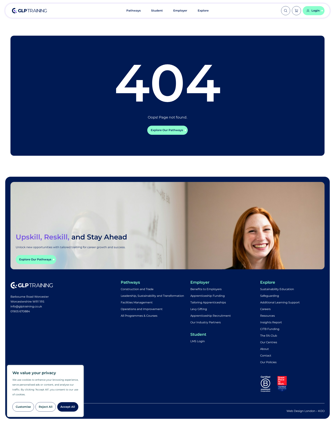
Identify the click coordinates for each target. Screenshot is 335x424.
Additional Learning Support (280, 302)
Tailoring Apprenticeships (208, 302)
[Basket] (296, 10)
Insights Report (271, 322)
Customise (23, 406)
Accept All (67, 406)
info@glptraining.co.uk (26, 306)
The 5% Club (268, 335)
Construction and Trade (137, 289)
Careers (265, 309)
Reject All (46, 406)
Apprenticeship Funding (207, 295)
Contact (265, 355)
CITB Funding (269, 329)
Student (157, 10)
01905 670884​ (20, 311)
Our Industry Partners (205, 322)
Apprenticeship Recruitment (210, 315)
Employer (180, 10)
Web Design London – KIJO (305, 411)
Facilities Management (137, 302)
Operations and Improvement (142, 309)
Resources (267, 315)
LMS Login (197, 341)
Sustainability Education (277, 289)
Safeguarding (269, 295)
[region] (45, 391)
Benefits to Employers (206, 289)
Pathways (133, 10)
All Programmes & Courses (139, 315)
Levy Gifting (198, 309)
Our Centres (268, 342)
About (264, 349)
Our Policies (268, 362)
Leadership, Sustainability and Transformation (152, 295)
